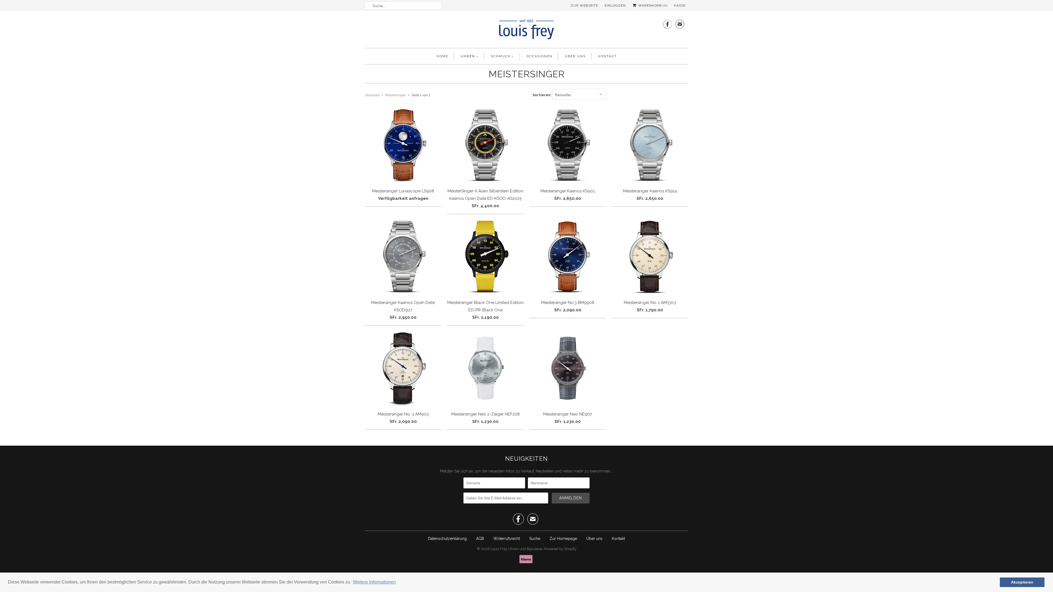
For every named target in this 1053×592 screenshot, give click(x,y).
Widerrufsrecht (506, 538)
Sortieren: (542, 95)
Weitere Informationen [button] (374, 582)
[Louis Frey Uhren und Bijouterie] (526, 30)
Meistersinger (527, 74)
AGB (480, 538)
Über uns (575, 56)
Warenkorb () (652, 5)
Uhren (468, 56)
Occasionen (539, 56)
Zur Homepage (563, 538)
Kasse (680, 5)
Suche (534, 538)
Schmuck (501, 56)
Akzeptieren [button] (1022, 582)
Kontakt (607, 56)
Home (442, 56)
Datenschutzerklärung (447, 538)
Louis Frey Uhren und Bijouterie (516, 549)
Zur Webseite (584, 5)
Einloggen (615, 5)
